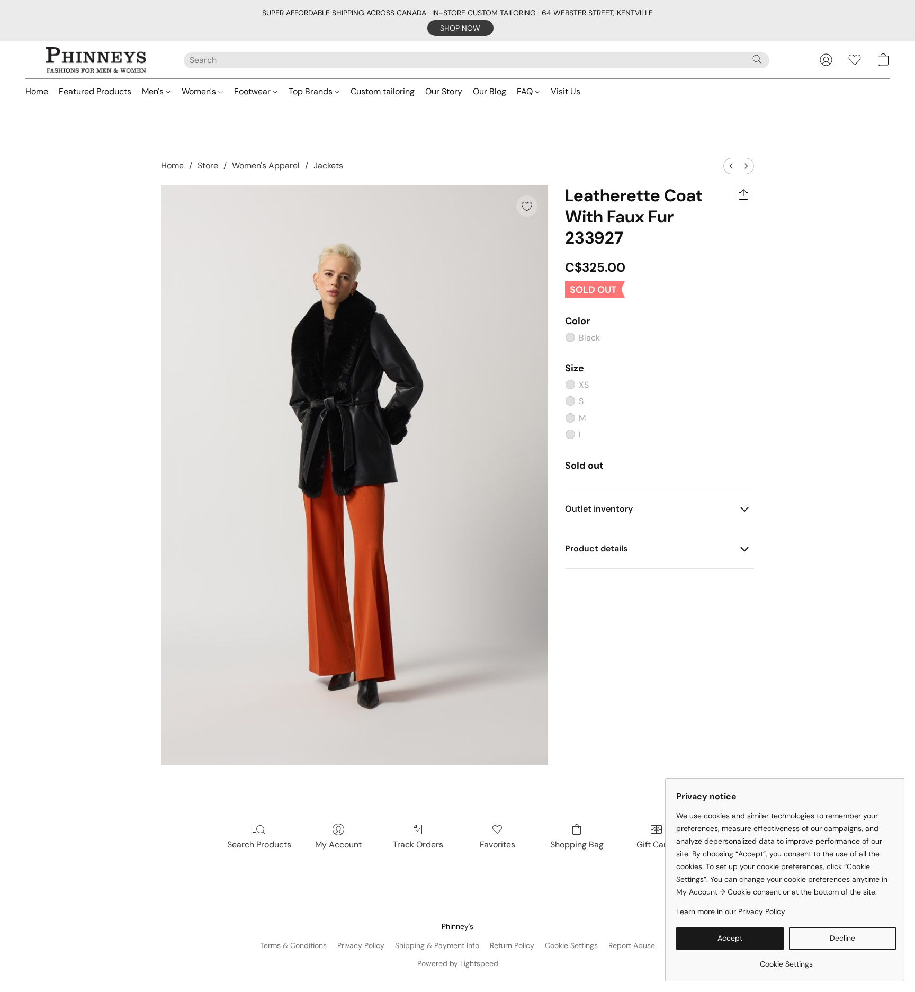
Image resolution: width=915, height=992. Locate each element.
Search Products (259, 844)
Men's (154, 91)
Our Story (443, 91)
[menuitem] (731, 166)
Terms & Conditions (293, 945)
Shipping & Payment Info (437, 945)
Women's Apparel (266, 165)
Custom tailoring (383, 91)
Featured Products (95, 91)
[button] (460, 28)
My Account (338, 844)
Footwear (253, 91)
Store (208, 165)
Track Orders (418, 844)
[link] (786, 960)
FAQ (526, 91)
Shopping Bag (577, 844)
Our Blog (489, 91)
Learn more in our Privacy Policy (730, 911)
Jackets (328, 165)
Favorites (497, 844)
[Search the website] (757, 59)
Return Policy (512, 945)
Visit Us (565, 91)
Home (36, 91)
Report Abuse (631, 945)
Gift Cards (656, 844)
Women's (200, 91)
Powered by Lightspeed (457, 963)
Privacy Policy (360, 945)
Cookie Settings (571, 945)
